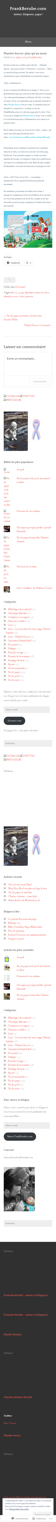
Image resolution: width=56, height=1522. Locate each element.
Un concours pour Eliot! (20, 884)
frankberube (36, 57)
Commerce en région (18, 617)
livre (47, 292)
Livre (10, 625)
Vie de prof (13, 676)
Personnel (20, 287)
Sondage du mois (16, 660)
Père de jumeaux (16, 931)
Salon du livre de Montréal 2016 (24, 900)
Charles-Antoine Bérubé (18, 1397)
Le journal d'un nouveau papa (22, 919)
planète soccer (11, 296)
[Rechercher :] (28, 743)
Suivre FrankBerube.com (19, 1136)
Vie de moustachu (16, 668)
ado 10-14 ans (17, 292)
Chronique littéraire (17, 613)
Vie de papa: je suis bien (20, 892)
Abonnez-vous (14, 720)
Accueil (20, 469)
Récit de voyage (15, 652)
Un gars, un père (16, 938)
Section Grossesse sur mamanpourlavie (27, 935)
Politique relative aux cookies (19, 1509)
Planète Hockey (13, 1334)
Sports (11, 664)
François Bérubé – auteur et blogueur (26, 1295)
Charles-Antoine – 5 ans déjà (22, 896)
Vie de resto (14, 680)
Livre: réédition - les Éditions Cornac (34, 588)
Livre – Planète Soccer (19, 636)
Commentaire (39, 381)
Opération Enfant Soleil (19, 640)
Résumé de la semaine (19, 656)
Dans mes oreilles (16, 621)
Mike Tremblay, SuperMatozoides (25, 927)
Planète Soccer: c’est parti (36, 325)
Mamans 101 (14, 923)
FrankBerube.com (28, 8)
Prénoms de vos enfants (28, 511)
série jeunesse (26, 296)
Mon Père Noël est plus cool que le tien (27, 888)
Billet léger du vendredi (19, 609)
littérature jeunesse (34, 292)
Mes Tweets (10, 1423)
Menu (28, 42)
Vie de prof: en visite (27, 566)
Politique (12, 648)
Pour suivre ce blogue (16, 1099)
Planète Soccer (12, 1435)
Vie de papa (14, 672)
